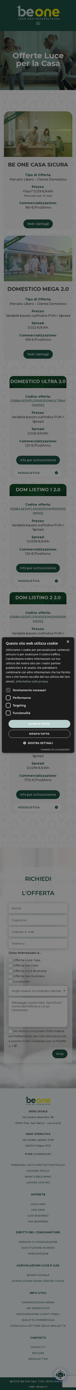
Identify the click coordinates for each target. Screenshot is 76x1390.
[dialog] (38, 695)
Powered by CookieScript (55, 749)
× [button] (67, 641)
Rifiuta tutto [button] (39, 733)
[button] (38, 743)
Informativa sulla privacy (32, 681)
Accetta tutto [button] (39, 724)
